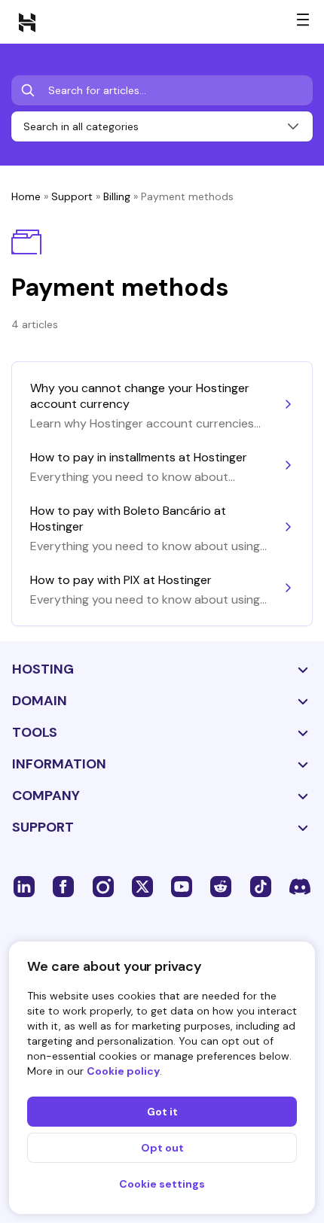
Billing (116, 196)
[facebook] (63, 886)
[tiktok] (261, 886)
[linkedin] (24, 886)
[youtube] (182, 886)
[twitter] (142, 886)
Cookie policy (123, 1071)
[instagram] (103, 886)
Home (26, 196)
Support (72, 196)
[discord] (300, 886)
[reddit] (221, 886)
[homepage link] (27, 22)
